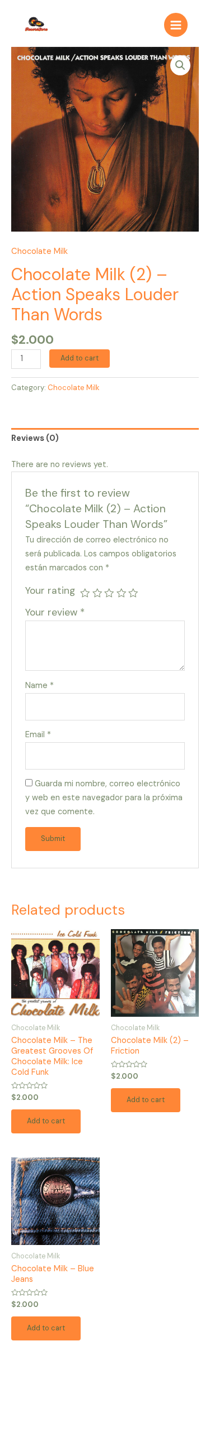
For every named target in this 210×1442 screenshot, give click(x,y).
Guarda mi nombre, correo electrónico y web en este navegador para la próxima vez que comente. (104, 797)
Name (39, 685)
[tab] (105, 439)
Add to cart (79, 358)
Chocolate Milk (39, 251)
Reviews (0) (35, 438)
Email (38, 734)
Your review (55, 612)
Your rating (50, 590)
